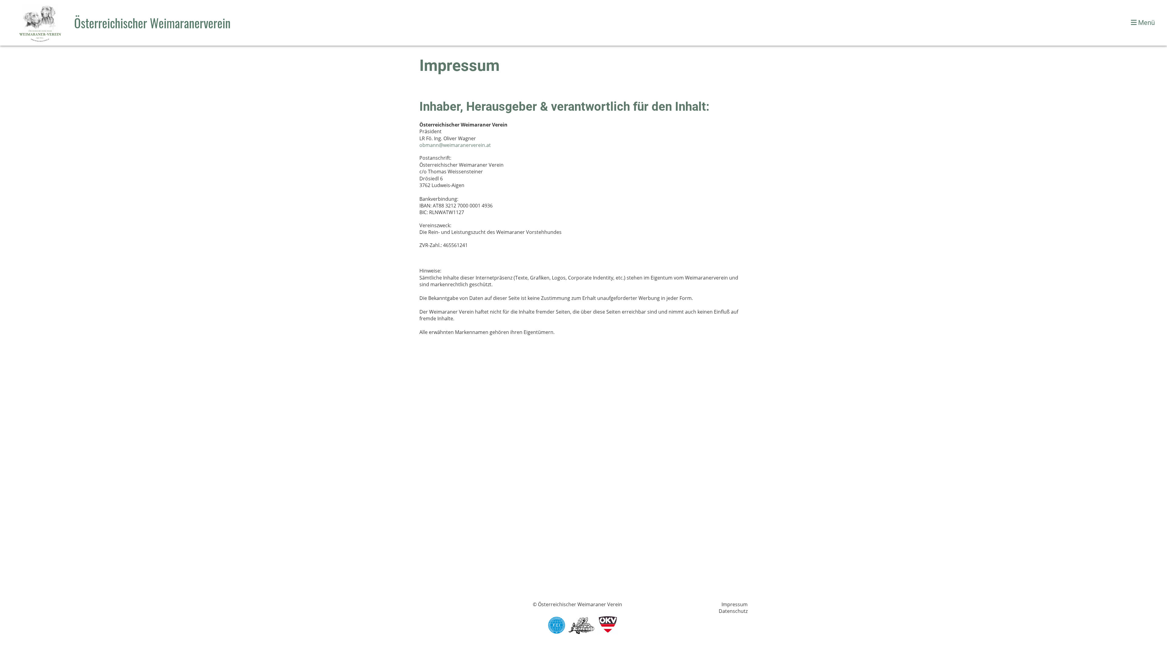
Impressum (734, 604)
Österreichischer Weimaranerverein (152, 22)
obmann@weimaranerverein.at (455, 145)
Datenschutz (733, 611)
